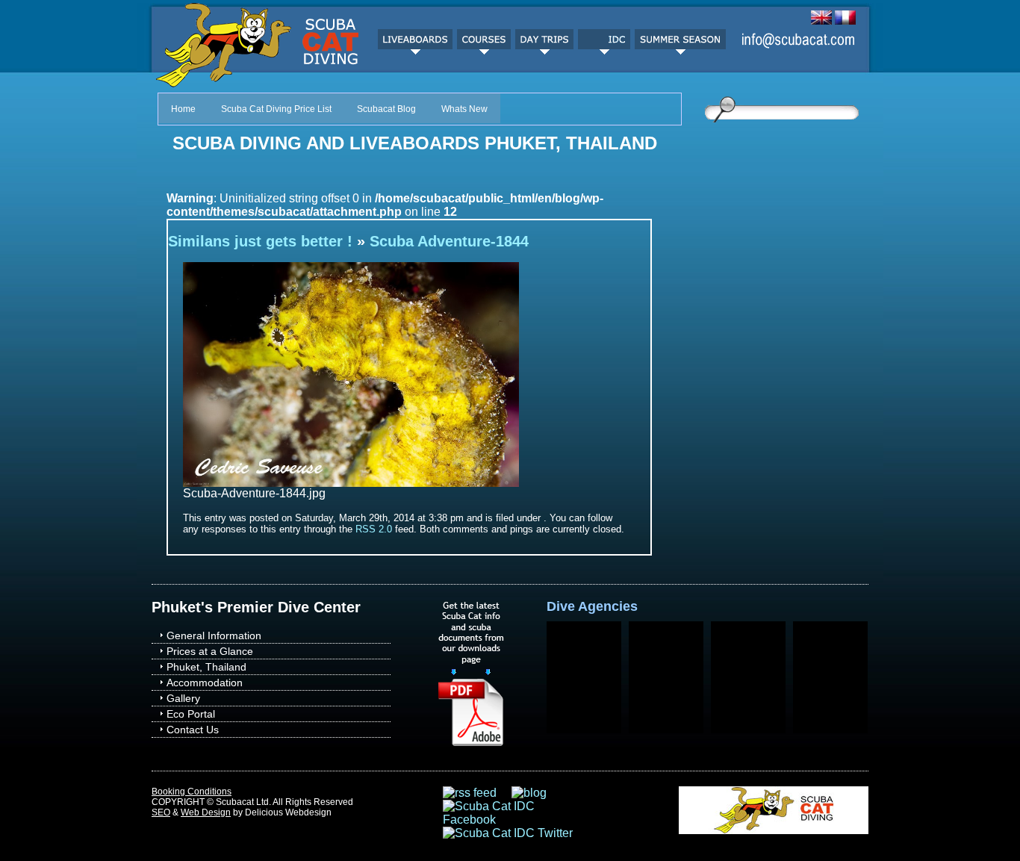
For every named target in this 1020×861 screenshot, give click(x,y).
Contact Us (193, 730)
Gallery (183, 698)
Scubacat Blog (386, 109)
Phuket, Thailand (206, 667)
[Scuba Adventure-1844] (351, 482)
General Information (214, 635)
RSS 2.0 (373, 529)
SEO (161, 812)
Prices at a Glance (210, 651)
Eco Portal (191, 714)
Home (183, 109)
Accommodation (205, 683)
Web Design (206, 812)
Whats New (464, 109)
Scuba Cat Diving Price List (276, 109)
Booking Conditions (191, 791)
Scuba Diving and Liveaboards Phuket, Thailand (414, 143)
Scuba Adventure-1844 (449, 241)
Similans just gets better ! (260, 241)
